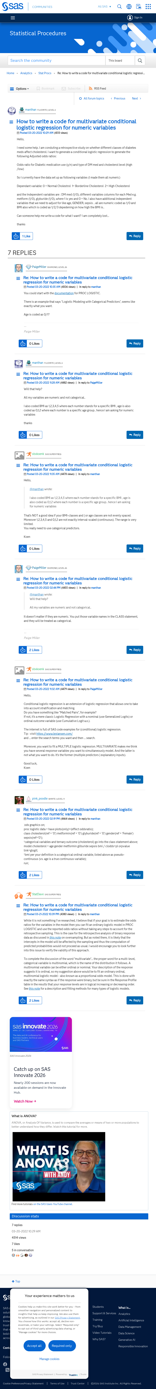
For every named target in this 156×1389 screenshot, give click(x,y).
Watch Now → (25, 1101)
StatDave (38, 894)
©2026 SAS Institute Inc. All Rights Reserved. (116, 1383)
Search (119, 6)
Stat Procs (44, 73)
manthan (30, 109)
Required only (62, 1346)
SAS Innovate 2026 (20, 1055)
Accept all (34, 1346)
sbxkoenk (38, 454)
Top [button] (17, 1281)
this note (55, 937)
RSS (7, 1370)
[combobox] (76, 60)
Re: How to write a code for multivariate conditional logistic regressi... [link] (101, 73)
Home (10, 73)
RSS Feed (100, 88)
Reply (137, 236)
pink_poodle (40, 798)
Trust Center (77, 1383)
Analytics (26, 73)
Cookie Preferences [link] (13, 1383)
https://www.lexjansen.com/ (54, 734)
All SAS (102, 6)
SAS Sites (148, 6)
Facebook (5, 1364)
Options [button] (21, 89)
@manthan (37, 489)
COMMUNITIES (42, 7)
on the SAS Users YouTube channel (52, 1204)
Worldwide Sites (129, 6)
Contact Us (138, 6)
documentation (64, 293)
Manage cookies (49, 1359)
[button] (12, 122)
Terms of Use (57, 1383)
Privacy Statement (34, 1383)
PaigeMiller (39, 267)
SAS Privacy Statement (67, 1317)
